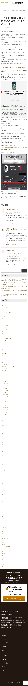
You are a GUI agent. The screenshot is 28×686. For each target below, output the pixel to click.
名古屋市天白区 (5, 396)
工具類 (3, 457)
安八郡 (3, 431)
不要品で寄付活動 (12, 250)
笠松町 (3, 518)
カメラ (3, 314)
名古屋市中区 (4, 381)
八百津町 (3, 362)
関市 (3, 555)
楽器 (3, 485)
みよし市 (3, 310)
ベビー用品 (4, 342)
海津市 (3, 499)
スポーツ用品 (4, 327)
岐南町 (3, 444)
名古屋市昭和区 (5, 401)
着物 (3, 512)
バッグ (3, 331)
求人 (3, 488)
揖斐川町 (3, 470)
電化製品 (3, 559)
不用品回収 (4, 353)
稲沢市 (3, 516)
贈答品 (3, 542)
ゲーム (3, 318)
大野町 (3, 429)
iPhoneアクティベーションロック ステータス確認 (13, 67)
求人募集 (3, 490)
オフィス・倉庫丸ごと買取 (7, 312)
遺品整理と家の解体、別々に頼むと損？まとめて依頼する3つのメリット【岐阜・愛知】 (13, 283)
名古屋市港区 (4, 405)
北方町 (3, 372)
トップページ (5, 631)
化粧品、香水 (4, 368)
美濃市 (3, 522)
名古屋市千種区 (5, 390)
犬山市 (3, 503)
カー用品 (3, 316)
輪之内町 (3, 544)
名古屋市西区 (4, 414)
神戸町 (3, 514)
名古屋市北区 (4, 388)
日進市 (3, 472)
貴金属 (3, 535)
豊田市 (3, 533)
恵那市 (3, 464)
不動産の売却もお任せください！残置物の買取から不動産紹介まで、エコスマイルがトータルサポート (14, 291)
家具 (3, 433)
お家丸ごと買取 (5, 307)
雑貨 (3, 557)
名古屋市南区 (4, 392)
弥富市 (3, 459)
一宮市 (3, 346)
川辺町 (3, 455)
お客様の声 (4, 305)
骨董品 (3, 564)
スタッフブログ (6, 10)
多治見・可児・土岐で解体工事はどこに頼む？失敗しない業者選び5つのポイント (14, 287)
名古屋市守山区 (5, 399)
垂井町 (3, 420)
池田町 (3, 494)
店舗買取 (4, 646)
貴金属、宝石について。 (14, 209)
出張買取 (4, 635)
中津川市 (3, 355)
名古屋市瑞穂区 (5, 409)
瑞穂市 (3, 507)
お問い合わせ (5, 670)
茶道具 (3, 529)
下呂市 (3, 351)
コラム (3, 320)
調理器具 (3, 531)
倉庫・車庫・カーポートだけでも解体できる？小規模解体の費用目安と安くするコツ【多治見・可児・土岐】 (14, 280)
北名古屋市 (4, 370)
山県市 (3, 442)
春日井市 (3, 475)
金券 (3, 551)
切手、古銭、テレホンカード (8, 366)
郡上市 (3, 549)
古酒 (3, 375)
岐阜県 (3, 449)
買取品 (3, 540)
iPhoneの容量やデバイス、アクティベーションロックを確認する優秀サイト (14, 148)
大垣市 (3, 427)
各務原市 (3, 379)
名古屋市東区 (4, 403)
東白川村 (3, 483)
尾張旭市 (3, 440)
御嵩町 (3, 462)
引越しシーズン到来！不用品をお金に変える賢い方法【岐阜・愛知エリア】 (13, 295)
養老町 (3, 562)
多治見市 (3, 422)
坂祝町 (3, 418)
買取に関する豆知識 (6, 538)
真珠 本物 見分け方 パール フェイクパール (16, 229)
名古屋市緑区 (4, 412)
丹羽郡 (3, 357)
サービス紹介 (5, 655)
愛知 (3, 466)
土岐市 (3, 416)
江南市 (3, 492)
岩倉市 (3, 453)
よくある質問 (5, 663)
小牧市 (3, 438)
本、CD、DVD (5, 479)
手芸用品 (3, 468)
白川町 (3, 509)
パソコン (3, 333)
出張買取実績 (4, 364)
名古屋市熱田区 (5, 407)
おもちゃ (3, 303)
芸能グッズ (4, 527)
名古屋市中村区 (5, 386)
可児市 (3, 377)
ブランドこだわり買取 (6, 338)
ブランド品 (4, 340)
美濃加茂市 (4, 520)
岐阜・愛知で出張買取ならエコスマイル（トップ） (13, 9)
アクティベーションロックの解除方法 (10, 47)
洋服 (3, 496)
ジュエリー (4, 323)
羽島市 (3, 525)
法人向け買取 (5, 642)
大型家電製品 (4, 425)
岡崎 (3, 451)
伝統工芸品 (4, 359)
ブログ (3, 666)
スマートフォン (5, 329)
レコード (3, 344)
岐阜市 (3, 446)
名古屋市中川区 (5, 383)
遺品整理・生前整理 (6, 546)
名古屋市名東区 (5, 394)
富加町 (3, 436)
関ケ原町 (3, 553)
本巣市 (3, 481)
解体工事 (4, 650)
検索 (25, 270)
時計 (3, 477)
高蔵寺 (3, 566)
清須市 (3, 501)
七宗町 (3, 349)
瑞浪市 (3, 505)
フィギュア (4, 336)
